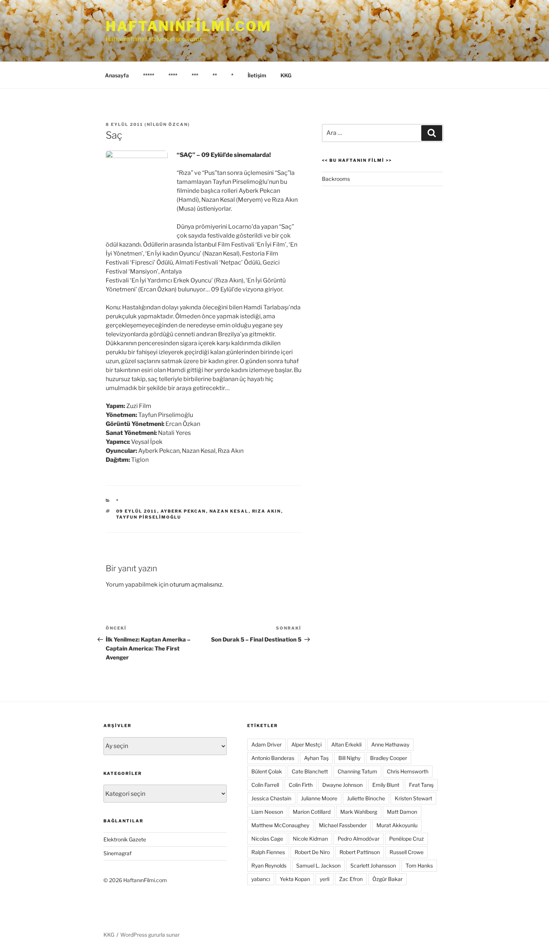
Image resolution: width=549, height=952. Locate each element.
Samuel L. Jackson (318, 865)
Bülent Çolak (266, 771)
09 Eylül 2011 (136, 511)
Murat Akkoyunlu (397, 825)
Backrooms (336, 179)
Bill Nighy (349, 758)
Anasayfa (117, 75)
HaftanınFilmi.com (189, 26)
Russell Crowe (407, 852)
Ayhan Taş (316, 758)
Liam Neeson (267, 812)
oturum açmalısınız (196, 584)
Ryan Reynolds (268, 865)
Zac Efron (351, 879)
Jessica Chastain (271, 798)
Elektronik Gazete (124, 839)
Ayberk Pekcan (183, 511)
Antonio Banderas (272, 758)
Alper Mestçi (306, 744)
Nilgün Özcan (167, 124)
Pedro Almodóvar (358, 838)
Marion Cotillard (312, 812)
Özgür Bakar (387, 879)
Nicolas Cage (267, 838)
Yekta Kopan (295, 879)
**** (172, 75)
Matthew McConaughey (280, 825)
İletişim (257, 75)
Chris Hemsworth (407, 771)
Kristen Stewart (413, 798)
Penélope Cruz (406, 838)
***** (148, 75)
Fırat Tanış (421, 785)
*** (195, 75)
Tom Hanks (419, 865)
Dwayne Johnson (342, 785)
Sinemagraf (117, 853)
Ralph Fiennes (268, 852)
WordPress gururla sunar (150, 934)
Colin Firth (301, 785)
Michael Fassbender (343, 825)
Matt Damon (402, 812)
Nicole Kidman (310, 838)
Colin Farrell (265, 785)
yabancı (260, 879)
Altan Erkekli (346, 744)
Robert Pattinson (359, 852)
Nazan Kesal (229, 511)
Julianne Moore (319, 798)
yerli (324, 879)
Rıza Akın (266, 511)
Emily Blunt (385, 785)
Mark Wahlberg (358, 812)
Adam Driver (266, 744)
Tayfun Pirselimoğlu (149, 517)
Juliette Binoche (366, 798)
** (215, 75)
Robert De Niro (312, 852)
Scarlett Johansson (373, 865)
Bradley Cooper (388, 758)
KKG (285, 75)
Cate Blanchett (310, 771)
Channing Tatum (357, 771)
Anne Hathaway (390, 744)
